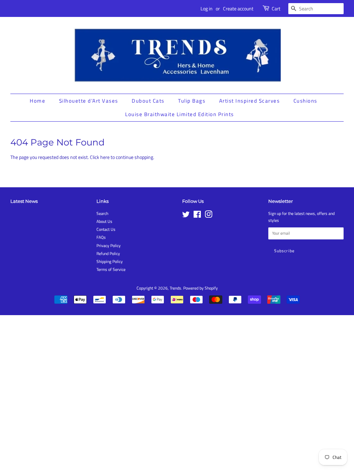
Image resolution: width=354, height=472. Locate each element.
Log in (207, 8)
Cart (276, 8)
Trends (175, 288)
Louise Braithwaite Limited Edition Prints (179, 114)
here (105, 157)
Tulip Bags (191, 101)
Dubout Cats (148, 101)
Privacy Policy (108, 246)
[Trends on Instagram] (208, 216)
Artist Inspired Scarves (249, 101)
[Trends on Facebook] (197, 216)
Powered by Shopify (200, 288)
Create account (238, 8)
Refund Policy (108, 254)
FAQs (101, 237)
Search (102, 213)
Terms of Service (110, 269)
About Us (104, 221)
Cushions (305, 101)
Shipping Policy (109, 261)
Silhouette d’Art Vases (88, 101)
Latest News (24, 201)
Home (37, 101)
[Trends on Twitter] (186, 216)
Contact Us (105, 229)
